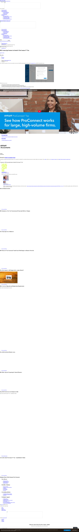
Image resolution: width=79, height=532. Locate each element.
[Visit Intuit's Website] (1, 504)
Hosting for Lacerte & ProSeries (7, 487)
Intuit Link (4, 490)
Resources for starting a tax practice (8, 500)
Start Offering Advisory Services (7, 16)
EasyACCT (4, 495)
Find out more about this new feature (25, 88)
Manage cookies (4, 510)
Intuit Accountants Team (8, 60)
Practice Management (4, 11)
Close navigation (2, 8)
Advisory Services (4, 10)
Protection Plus (5, 488)
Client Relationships (4, 14)
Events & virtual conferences (7, 503)
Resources (3, 15)
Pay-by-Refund (5, 489)
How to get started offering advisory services (9, 502)
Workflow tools (5, 13)
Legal (2, 507)
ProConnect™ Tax (33, 63)
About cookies (3, 509)
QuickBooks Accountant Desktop (7, 494)
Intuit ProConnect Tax (6, 481)
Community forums (5, 499)
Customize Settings (74, 530)
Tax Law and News (4, 29)
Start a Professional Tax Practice (7, 38)
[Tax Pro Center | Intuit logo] (22, 8)
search (1, 39)
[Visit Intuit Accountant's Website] (5, 504)
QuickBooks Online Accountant (7, 493)
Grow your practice (5, 32)
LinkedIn (59, 159)
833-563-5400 (5, 517)
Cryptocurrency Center (6, 17)
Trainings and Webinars (6, 18)
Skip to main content (2, 0)
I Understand (67, 530)
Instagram (52, 159)
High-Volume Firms (5, 35)
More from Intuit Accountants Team (65, 159)
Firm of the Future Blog (6, 501)
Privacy (3, 508)
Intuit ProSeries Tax (5, 482)
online (45, 159)
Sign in (10, 20)
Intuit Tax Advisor (5, 486)
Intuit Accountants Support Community (4, 20)
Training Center (5, 498)
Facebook (55, 159)
